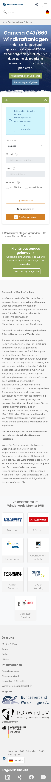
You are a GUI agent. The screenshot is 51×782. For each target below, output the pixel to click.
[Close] (41, 111)
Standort (11, 182)
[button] (47, 12)
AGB (22, 751)
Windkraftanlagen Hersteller (17, 685)
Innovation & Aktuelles (14, 681)
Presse (5, 658)
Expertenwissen (10, 671)
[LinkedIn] (7, 777)
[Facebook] (31, 777)
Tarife (42, 751)
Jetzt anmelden (26, 127)
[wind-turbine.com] (3, 22)
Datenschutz (32, 751)
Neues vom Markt (11, 676)
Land (8, 168)
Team (5, 649)
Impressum (13, 751)
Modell (9, 154)
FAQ (20, 754)
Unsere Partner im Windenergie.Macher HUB (25, 504)
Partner (16, 445)
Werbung (12, 754)
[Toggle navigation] (45, 4)
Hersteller (11, 140)
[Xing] (19, 777)
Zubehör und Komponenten (17, 305)
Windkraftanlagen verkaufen (26, 75)
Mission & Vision (10, 644)
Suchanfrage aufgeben (26, 82)
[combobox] (24, 160)
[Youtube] (43, 777)
